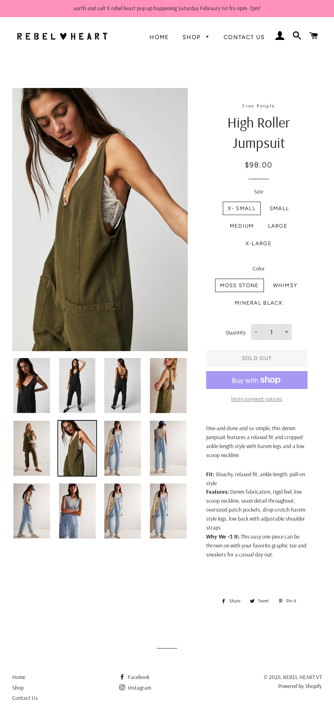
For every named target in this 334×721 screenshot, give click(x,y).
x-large (259, 243)
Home (159, 37)
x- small (241, 208)
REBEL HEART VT (302, 677)
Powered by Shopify (300, 686)
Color (259, 268)
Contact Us (244, 37)
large (278, 226)
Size (258, 191)
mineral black (259, 303)
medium (242, 226)
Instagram (139, 687)
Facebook (138, 677)
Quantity (236, 332)
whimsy (285, 285)
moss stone (239, 285)
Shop (192, 37)
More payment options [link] (256, 398)
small (280, 208)
